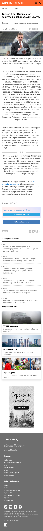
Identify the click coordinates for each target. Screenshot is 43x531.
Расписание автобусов (12, 495)
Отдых (6, 485)
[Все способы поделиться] (40, 29)
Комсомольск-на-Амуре (12, 462)
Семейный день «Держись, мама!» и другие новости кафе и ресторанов (20, 302)
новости (18, 3)
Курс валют (8, 493)
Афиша (6, 498)
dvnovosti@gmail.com (11, 450)
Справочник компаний (12, 490)
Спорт (16, 8)
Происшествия (9, 467)
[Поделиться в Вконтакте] (33, 29)
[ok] (20, 507)
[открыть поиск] (40, 3)
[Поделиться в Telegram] (30, 29)
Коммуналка (8, 500)
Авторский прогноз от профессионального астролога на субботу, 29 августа (20, 292)
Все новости (6, 8)
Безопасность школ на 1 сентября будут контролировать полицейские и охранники (20, 260)
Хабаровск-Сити (10, 475)
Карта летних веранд (11, 472)
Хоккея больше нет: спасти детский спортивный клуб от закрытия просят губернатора (18, 271)
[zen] (15, 507)
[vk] (10, 507)
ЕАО (5, 465)
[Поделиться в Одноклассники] (36, 29)
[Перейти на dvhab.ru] (7, 2)
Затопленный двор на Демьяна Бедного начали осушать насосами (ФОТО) (19, 282)
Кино (6, 488)
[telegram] (5, 507)
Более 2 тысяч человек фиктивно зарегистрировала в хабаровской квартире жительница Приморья (20, 249)
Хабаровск (8, 460)
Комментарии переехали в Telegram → (18, 210)
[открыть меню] (36, 3)
